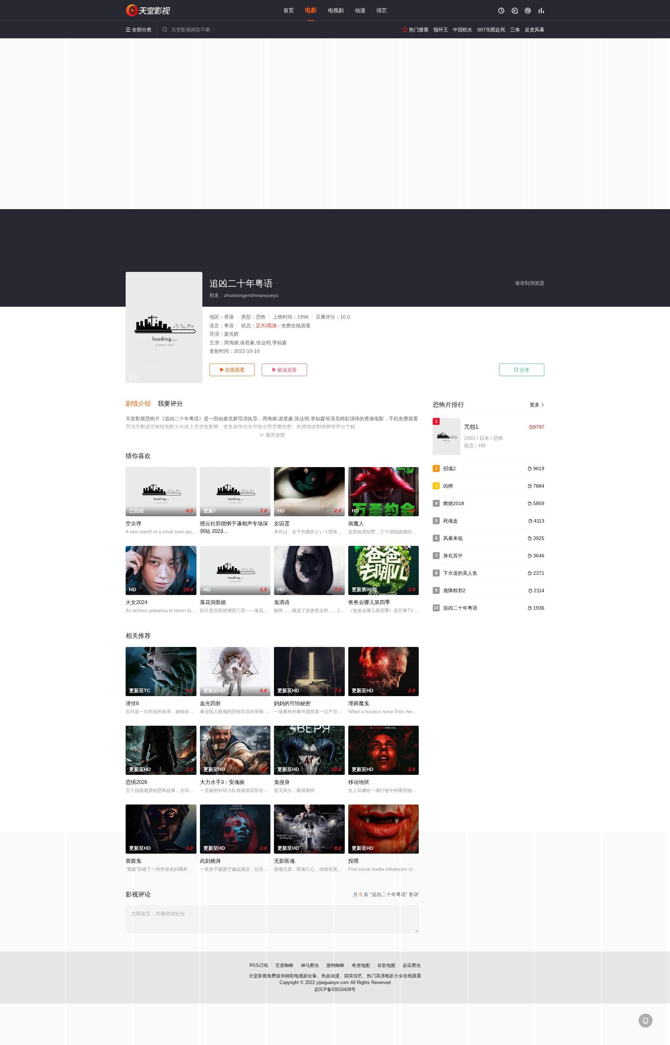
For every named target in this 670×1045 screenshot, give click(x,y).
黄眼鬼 (133, 861)
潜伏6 (132, 703)
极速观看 (284, 370)
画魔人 (356, 523)
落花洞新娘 (213, 602)
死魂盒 (450, 521)
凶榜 (448, 486)
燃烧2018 (453, 503)
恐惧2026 (136, 782)
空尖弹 (133, 523)
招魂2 (449, 468)
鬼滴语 (282, 602)
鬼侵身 (282, 782)
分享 (521, 370)
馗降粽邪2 (454, 590)
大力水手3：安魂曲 (222, 782)
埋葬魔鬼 (358, 703)
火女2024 (136, 602)
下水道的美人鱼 (460, 573)
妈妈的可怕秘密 (292, 703)
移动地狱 (358, 782)
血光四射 (210, 703)
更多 (537, 404)
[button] (142, 404)
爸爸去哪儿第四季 (369, 602)
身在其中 (453, 555)
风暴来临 (453, 538)
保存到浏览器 (529, 283)
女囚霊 (282, 523)
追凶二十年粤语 (460, 608)
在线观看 (232, 370)
